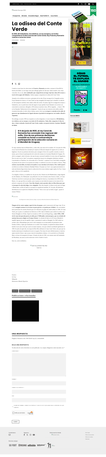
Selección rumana (37, 290)
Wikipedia (14, 279)
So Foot (59, 169)
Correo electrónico (18, 387)
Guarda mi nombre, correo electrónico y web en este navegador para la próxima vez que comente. (39, 406)
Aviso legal (87, 432)
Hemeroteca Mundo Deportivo (20, 281)
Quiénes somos (15, 4)
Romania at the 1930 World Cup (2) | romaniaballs (30, 338)
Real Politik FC (44, 16)
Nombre (14, 379)
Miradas (24, 16)
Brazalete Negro (33, 16)
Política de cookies (89, 437)
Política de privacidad (89, 434)
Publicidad (87, 439)
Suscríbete (54, 16)
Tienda (21, 4)
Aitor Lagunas (15, 40)
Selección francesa (25, 290)
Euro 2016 (14, 43)
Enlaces (34, 4)
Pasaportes (16, 16)
